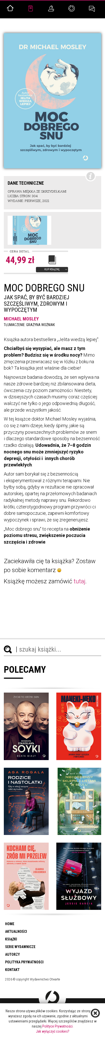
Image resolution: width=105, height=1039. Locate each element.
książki (11, 939)
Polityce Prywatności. (57, 1026)
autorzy (12, 954)
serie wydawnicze (20, 947)
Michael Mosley (21, 318)
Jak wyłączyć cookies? (52, 1031)
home (9, 924)
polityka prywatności (24, 962)
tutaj (79, 581)
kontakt (12, 970)
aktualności (16, 931)
